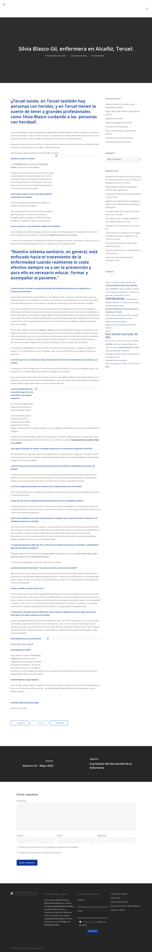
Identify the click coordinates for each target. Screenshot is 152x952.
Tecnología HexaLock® (112, 354)
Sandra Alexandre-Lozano (129, 347)
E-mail (79, 911)
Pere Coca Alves (110, 341)
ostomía (107, 331)
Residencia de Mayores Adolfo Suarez (125, 344)
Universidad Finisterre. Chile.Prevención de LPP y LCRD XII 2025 (123, 195)
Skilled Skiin (125, 351)
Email (60, 835)
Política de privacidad (119, 894)
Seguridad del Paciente (114, 118)
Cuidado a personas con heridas (128, 289)
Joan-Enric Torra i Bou (57, 56)
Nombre (20, 835)
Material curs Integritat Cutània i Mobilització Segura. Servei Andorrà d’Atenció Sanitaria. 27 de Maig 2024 (122, 204)
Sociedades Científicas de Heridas (118, 142)
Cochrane (113, 288)
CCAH (107, 289)
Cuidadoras (132, 292)
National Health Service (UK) (123, 318)
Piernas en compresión (123, 341)
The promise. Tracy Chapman (22, 644)
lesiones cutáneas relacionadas (121, 315)
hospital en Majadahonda (113, 302)
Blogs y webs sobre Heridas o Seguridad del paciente (122, 113)
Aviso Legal (115, 898)
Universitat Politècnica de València (116, 360)
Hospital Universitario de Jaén (114, 306)
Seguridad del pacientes (113, 351)
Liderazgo (135, 315)
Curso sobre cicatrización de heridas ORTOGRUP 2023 (119, 259)
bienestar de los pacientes (127, 282)
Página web (101, 835)
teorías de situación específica (130, 354)
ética (107, 367)
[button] (147, 9)
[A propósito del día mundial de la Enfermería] (114, 764)
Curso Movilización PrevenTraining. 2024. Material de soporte (121, 244)
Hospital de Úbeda (131, 299)
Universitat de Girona (112, 357)
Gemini (127, 295)
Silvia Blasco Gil (20, 164)
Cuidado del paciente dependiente (116, 292)
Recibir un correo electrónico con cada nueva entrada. (40, 853)
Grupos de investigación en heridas (118, 122)
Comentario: (21, 801)
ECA (138, 292)
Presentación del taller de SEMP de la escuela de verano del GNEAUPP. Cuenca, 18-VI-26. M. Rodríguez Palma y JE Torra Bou (123, 179)
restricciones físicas (111, 347)
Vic (121, 363)
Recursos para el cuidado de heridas (119, 138)
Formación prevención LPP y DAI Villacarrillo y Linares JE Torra (123, 251)
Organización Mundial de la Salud (115, 321)
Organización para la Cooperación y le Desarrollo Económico (120, 326)
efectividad (108, 295)
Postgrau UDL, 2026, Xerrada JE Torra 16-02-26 (122, 227)
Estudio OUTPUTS (119, 295)
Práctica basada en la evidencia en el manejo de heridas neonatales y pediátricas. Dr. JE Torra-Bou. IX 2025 (122, 236)
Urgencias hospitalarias (112, 363)
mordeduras (109, 318)
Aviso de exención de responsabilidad (125, 906)
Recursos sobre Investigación (116, 126)
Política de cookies (118, 910)
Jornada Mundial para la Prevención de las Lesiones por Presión (121, 310)
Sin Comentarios (97, 56)
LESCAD (107, 315)
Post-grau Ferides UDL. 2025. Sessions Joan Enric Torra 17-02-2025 (122, 213)
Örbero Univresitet (134, 363)
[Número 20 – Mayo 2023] (38, 764)
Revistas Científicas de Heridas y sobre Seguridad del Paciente (120, 105)
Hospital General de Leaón (130, 302)
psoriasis (108, 344)
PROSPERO (135, 341)
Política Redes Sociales (119, 902)
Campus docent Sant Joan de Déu (121, 285)
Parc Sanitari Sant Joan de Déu (121, 336)
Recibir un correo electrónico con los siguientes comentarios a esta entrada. (48, 847)
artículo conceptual (111, 282)
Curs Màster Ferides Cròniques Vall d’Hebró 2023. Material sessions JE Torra (122, 220)
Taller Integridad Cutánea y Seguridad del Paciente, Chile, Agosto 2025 (121, 188)
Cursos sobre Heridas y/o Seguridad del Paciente (120, 132)
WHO (125, 363)
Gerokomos (115, 298)
